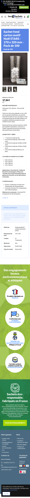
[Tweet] (5, 198)
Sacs (3, 450)
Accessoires (5, 452)
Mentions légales (22, 444)
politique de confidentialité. (10, 490)
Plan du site (20, 438)
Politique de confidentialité (21, 447)
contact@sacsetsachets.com (9, 467)
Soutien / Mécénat (11, 11)
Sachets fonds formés (6, 439)
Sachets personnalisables (6, 447)
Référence (5, 97)
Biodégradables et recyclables (7, 443)
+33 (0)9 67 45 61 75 (9, 462)
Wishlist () (13, 7)
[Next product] (28, 24)
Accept (6, 493)
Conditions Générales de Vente (22, 441)
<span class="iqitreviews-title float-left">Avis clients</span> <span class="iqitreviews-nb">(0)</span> (15, 216)
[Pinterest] (7, 198)
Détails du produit (10, 207)
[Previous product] (27, 24)
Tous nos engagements (15, 423)
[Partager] (3, 198)
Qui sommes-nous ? (6, 469)
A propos (14, 9)
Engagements (24, 7)
